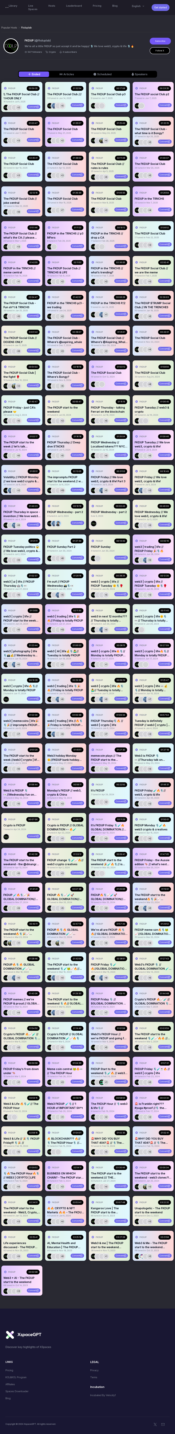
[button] (21, 97)
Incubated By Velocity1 (103, 1395)
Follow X (160, 50)
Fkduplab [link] (26, 27)
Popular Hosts (9, 27)
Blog (8, 1398)
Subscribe (160, 41)
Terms (93, 1377)
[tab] (34, 74)
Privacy (94, 1370)
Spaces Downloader (17, 1391)
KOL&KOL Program (15, 1377)
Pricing (9, 1370)
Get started (160, 7)
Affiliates (10, 1384)
